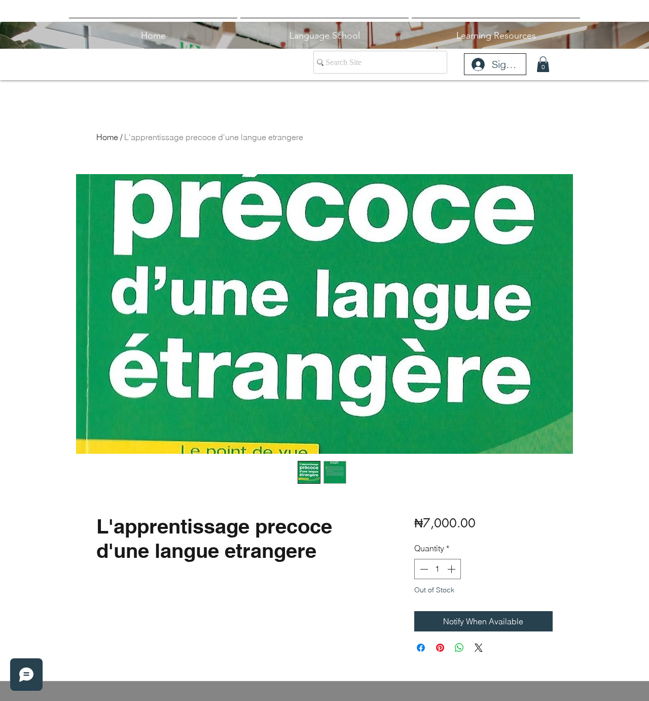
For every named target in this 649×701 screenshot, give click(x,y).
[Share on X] (479, 648)
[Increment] (452, 569)
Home (107, 137)
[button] (543, 64)
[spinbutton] (437, 569)
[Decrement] (423, 569)
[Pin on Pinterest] (440, 648)
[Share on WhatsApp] (459, 648)
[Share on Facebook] (421, 648)
